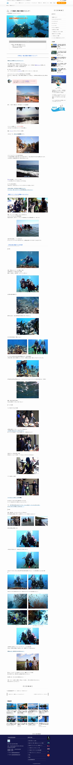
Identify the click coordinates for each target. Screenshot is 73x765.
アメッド (15, 690)
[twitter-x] (61, 0)
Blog (29, 757)
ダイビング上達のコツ (55, 27)
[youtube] (64, 0)
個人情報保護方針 (32, 759)
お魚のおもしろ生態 (55, 29)
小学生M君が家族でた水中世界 (17, 47)
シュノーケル (54, 25)
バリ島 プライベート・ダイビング (35, 752)
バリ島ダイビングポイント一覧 (34, 747)
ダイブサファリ (54, 23)
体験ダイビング (10, 13)
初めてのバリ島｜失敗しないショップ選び (36, 743)
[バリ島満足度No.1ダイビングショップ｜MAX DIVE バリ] (8, 3)
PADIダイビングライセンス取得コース (35, 745)
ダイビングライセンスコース (56, 19)
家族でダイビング (24, 690)
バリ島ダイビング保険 (55, 35)
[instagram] (63, 0)
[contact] (65, 0)
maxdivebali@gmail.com (15, 754)
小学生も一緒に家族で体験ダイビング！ (18, 44)
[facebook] (60, 0)
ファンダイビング (55, 21)
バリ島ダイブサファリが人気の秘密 (35, 750)
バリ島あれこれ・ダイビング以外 (57, 31)
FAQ (29, 754)
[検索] (32, 686)
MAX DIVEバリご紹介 (32, 740)
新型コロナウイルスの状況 (56, 33)
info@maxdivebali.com (15, 752)
